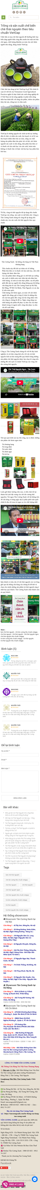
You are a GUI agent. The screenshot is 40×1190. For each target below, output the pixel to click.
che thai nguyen (6, 634)
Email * (4, 760)
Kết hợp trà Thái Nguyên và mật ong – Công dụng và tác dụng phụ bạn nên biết (19, 819)
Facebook (6, 1163)
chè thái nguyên (18, 37)
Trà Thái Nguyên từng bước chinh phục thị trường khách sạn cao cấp (19, 824)
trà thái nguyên (29, 587)
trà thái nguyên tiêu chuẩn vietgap (12, 641)
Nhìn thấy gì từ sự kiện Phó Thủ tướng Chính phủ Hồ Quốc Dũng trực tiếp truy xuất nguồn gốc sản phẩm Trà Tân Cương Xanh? (20, 840)
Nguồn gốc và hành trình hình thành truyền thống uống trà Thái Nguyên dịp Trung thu (19, 834)
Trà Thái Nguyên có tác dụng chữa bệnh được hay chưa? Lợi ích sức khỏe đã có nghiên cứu (20, 847)
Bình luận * (5, 768)
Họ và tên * (5, 751)
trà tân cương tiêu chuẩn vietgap (11, 638)
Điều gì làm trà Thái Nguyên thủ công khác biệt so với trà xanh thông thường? (19, 814)
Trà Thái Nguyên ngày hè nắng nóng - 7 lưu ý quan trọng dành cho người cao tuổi (20, 862)
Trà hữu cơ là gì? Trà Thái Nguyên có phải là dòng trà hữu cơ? (19, 829)
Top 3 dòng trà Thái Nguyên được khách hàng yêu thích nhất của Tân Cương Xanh (20, 852)
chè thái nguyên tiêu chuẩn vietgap (12, 636)
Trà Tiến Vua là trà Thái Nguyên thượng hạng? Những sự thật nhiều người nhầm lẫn (20, 857)
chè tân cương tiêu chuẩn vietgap (26, 632)
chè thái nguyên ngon (31, 634)
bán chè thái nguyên (7, 632)
